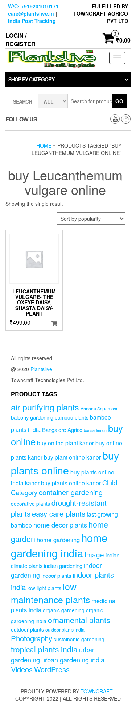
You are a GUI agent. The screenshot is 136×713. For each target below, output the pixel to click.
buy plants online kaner (71, 483)
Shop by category (31, 79)
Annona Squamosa (100, 408)
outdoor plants (27, 629)
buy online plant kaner (65, 443)
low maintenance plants (50, 593)
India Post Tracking (32, 20)
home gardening (58, 539)
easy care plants (58, 513)
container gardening (71, 492)
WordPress (52, 669)
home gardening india (59, 545)
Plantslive (41, 369)
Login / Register (20, 39)
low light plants (44, 588)
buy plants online (65, 462)
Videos (22, 669)
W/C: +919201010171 (33, 6)
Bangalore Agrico (62, 429)
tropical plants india (44, 649)
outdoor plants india (65, 629)
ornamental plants (79, 619)
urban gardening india (72, 659)
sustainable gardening (79, 639)
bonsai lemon (95, 430)
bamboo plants (71, 417)
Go (119, 101)
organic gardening (64, 610)
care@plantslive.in (31, 13)
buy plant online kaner (72, 457)
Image (94, 554)
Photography (31, 638)
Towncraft (97, 691)
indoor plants (56, 575)
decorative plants (30, 503)
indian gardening (63, 565)
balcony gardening (32, 417)
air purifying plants (45, 407)
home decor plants (60, 524)
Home (43, 145)
